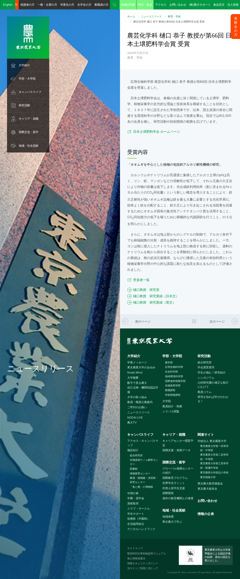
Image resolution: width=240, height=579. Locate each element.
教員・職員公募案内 (140, 402)
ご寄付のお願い (137, 407)
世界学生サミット (173, 483)
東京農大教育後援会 (210, 483)
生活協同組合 (135, 524)
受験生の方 (235, 26)
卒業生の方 (67, 4)
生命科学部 (171, 371)
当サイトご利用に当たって (142, 568)
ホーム (131, 16)
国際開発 (168, 493)
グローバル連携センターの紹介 (177, 471)
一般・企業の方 (47, 4)
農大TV (132, 422)
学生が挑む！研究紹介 (212, 372)
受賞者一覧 (141, 280)
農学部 (169, 362)
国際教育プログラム (175, 478)
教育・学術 (174, 16)
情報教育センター (140, 473)
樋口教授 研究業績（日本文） (156, 296)
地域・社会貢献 (28, 145)
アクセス (160, 4)
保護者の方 (27, 4)
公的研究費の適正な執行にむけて (213, 385)
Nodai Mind (134, 372)
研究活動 (24, 105)
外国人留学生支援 (173, 488)
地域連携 (168, 516)
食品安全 (219, 4)
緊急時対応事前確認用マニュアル (146, 553)
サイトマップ (135, 548)
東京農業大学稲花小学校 (214, 472)
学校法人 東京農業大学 (212, 441)
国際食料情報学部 (175, 381)
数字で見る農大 (137, 383)
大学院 (166, 401)
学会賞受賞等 (206, 367)
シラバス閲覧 (170, 411)
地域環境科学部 (174, 376)
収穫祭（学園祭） (138, 518)
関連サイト (206, 434)
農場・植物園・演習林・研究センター (144, 480)
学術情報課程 (172, 394)
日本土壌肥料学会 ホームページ (156, 131)
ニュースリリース (151, 16)
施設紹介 (133, 450)
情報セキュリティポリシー (142, 563)
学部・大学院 (27, 78)
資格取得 (133, 503)
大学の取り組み (137, 397)
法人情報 (233, 4)
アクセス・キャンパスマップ (142, 443)
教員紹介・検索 (172, 406)
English (7, 4)
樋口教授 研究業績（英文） (154, 302)
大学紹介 (24, 65)
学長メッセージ (137, 362)
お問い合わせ (177, 4)
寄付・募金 (145, 4)
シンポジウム (206, 377)
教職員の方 (101, 4)
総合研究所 (205, 362)
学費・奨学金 (135, 498)
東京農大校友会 (207, 488)
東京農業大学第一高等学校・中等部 (214, 448)
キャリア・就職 (28, 118)
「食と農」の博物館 (141, 486)
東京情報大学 (208, 477)
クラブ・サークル (138, 508)
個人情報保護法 (136, 558)
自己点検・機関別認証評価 (142, 390)
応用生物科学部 (174, 367)
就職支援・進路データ (176, 450)
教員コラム (205, 392)
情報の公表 (206, 514)
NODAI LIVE (135, 417)
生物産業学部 (172, 385)
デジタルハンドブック (141, 529)
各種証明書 (128, 4)
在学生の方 (84, 4)
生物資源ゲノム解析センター (144, 462)
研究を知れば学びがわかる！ (213, 399)
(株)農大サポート (200, 4)
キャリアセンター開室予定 (177, 443)
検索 (114, 4)
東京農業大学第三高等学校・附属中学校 (214, 465)
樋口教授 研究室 (146, 290)
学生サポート (135, 513)
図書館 (134, 468)
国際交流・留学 (28, 132)
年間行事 (133, 493)
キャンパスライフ (30, 92)
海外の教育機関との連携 (177, 498)
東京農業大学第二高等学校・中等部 (214, 457)
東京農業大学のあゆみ (141, 367)
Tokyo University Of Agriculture (195, 572)
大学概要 (133, 377)
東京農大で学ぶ (172, 521)
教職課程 (170, 390)
